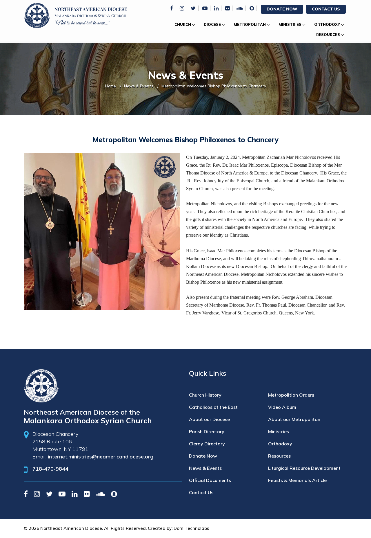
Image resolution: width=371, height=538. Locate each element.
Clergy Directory (207, 444)
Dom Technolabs (191, 528)
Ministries (290, 24)
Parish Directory (206, 431)
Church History (205, 395)
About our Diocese (209, 419)
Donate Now (282, 9)
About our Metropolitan (294, 419)
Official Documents (210, 480)
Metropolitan (250, 24)
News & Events (138, 86)
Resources (328, 34)
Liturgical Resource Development (304, 468)
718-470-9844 (50, 468)
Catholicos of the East (213, 407)
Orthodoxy (327, 24)
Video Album (282, 407)
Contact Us (326, 9)
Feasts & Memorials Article (297, 480)
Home (110, 86)
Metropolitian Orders (291, 395)
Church (182, 24)
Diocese (212, 24)
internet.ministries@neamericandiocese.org (100, 456)
